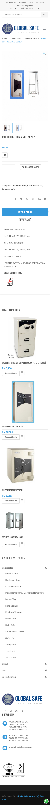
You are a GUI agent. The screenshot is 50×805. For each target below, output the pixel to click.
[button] (44, 54)
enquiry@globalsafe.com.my (20, 747)
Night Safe (10, 625)
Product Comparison (25, 5)
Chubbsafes (16, 39)
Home (4, 39)
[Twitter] (11, 711)
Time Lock (10, 651)
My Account (11, 3)
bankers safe (8, 189)
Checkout (40, 3)
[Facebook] (5, 711)
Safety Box (10, 638)
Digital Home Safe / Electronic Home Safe (24, 593)
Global (5, 664)
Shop (12, 8)
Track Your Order (26, 8)
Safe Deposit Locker (14, 631)
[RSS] (22, 711)
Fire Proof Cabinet (13, 612)
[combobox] (25, 14)
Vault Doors (10, 657)
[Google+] (16, 711)
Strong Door (11, 644)
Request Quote (32, 167)
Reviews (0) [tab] (25, 220)
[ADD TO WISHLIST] (5, 155)
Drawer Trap (10, 599)
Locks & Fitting (9, 677)
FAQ (38, 8)
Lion (4, 670)
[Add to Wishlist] (22, 373)
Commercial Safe (13, 586)
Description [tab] (25, 212)
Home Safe (10, 618)
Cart (31, 3)
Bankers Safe (31, 39)
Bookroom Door (12, 580)
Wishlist (22, 3)
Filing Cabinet (11, 606)
